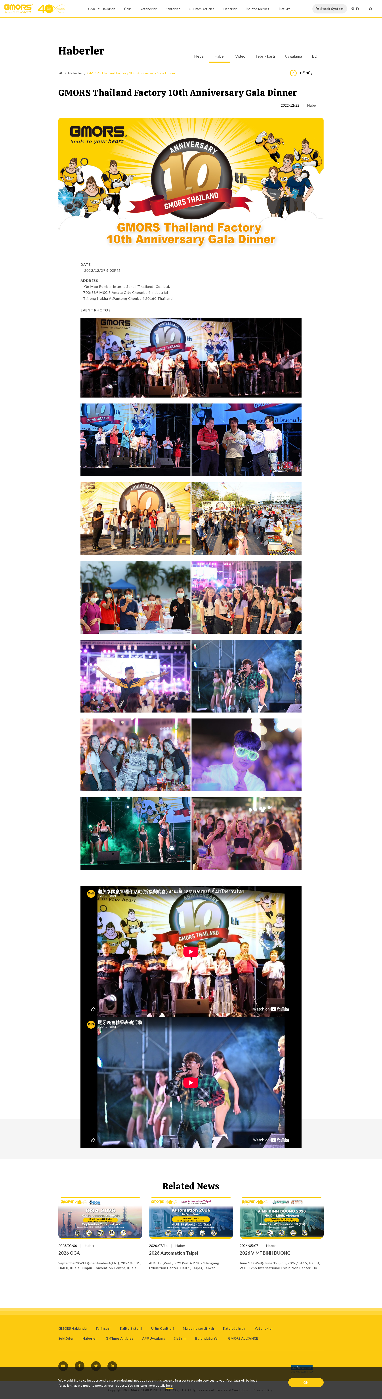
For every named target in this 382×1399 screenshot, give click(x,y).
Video (240, 56)
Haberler (230, 9)
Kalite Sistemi (131, 1328)
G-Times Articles (201, 9)
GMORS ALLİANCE (243, 1338)
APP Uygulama (153, 1338)
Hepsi (199, 56)
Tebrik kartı (265, 56)
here (169, 1385)
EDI (315, 56)
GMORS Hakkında (101, 9)
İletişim (284, 9)
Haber (219, 56)
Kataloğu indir (234, 1328)
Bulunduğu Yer (207, 1338)
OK (306, 1382)
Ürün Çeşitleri (162, 1328)
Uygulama (293, 56)
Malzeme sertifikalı (198, 1328)
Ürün (128, 9)
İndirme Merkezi (258, 9)
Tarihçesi (103, 1328)
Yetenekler (149, 9)
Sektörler (173, 9)
